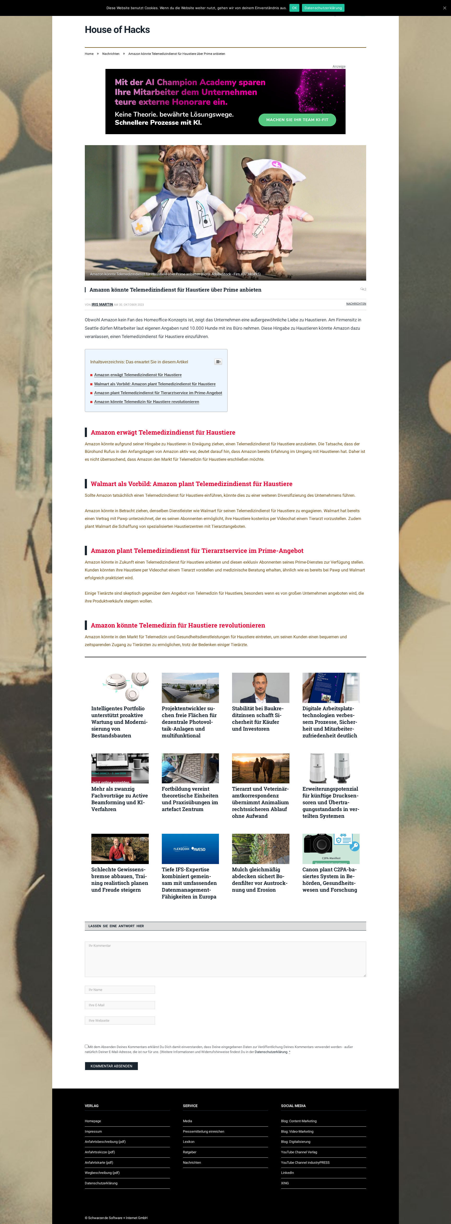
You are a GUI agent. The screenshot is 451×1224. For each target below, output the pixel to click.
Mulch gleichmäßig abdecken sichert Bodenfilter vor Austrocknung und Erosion (260, 879)
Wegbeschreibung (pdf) (102, 1173)
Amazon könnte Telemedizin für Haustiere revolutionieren (146, 401)
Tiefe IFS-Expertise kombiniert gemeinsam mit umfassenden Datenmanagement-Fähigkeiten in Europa (189, 883)
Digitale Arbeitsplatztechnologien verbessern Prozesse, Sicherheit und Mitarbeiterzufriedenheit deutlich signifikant (329, 722)
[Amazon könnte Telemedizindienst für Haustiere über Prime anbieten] (225, 213)
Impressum (93, 1131)
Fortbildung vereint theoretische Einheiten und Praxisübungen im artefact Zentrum (190, 798)
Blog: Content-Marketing (299, 1121)
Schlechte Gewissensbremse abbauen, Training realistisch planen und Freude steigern (119, 879)
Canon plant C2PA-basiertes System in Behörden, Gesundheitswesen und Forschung (329, 879)
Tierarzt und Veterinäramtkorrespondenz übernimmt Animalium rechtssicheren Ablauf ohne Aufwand (260, 802)
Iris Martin (102, 304)
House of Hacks (117, 29)
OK (294, 8)
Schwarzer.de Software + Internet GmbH (117, 1218)
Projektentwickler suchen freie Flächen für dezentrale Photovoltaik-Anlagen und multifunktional (189, 722)
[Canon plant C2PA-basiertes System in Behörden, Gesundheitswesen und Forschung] (331, 849)
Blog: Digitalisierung (295, 1142)
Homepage (93, 1121)
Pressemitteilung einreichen (203, 1131)
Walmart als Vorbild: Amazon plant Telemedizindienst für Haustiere (155, 384)
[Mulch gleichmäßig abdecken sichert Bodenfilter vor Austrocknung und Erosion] (260, 849)
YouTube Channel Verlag (299, 1152)
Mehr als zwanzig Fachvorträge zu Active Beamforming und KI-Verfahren (119, 798)
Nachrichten (356, 303)
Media (187, 1121)
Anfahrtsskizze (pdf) (100, 1152)
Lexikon (188, 1142)
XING (285, 1183)
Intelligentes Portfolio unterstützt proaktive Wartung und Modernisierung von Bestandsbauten (119, 722)
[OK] (444, 7)
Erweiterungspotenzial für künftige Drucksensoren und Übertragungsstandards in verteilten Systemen (330, 802)
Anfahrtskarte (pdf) (99, 1162)
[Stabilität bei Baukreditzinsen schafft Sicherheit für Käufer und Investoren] (260, 688)
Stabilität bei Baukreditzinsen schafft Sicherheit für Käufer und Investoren (258, 718)
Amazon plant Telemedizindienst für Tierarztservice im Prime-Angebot (158, 393)
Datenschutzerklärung (271, 1052)
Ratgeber (189, 1152)
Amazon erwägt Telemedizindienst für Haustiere (138, 374)
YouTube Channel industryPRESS (305, 1162)
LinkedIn (287, 1173)
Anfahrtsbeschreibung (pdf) (105, 1142)
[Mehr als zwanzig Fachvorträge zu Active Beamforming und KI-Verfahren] (120, 768)
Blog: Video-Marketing (297, 1131)
